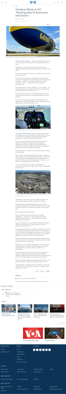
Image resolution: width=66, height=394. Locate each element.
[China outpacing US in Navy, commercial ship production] (41, 308)
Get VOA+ (19, 386)
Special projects (4, 371)
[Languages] (54, 2)
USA (16, 6)
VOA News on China (38, 369)
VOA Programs (4, 369)
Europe (18, 357)
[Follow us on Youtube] (40, 350)
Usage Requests (53, 386)
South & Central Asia (22, 362)
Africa (18, 349)
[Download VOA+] (54, 333)
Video (3, 302)
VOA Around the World (22, 389)
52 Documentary (38, 371)
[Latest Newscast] (62, 2)
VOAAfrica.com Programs (7, 379)
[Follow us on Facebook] (34, 350)
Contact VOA (37, 386)
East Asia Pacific (21, 354)
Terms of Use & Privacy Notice (6, 387)
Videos (51, 369)
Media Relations (37, 389)
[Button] (49, 24)
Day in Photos (20, 369)
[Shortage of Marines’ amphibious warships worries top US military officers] (25, 308)
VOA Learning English (22, 379)
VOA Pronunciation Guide (56, 389)
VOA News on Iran (21, 371)
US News (3, 349)
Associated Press (20, 18)
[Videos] (58, 2)
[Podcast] (49, 350)
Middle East (20, 359)
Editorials (36, 379)
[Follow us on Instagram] (43, 350)
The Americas (20, 351)
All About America (5, 351)
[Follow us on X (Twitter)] (37, 350)
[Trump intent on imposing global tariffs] (9, 308)
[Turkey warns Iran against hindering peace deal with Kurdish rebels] (57, 308)
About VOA (3, 390)
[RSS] (46, 350)
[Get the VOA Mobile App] (33, 333)
